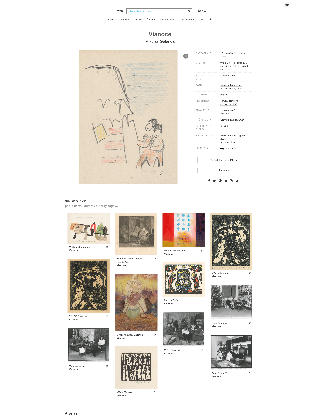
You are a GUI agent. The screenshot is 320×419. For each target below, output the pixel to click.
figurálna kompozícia (231, 85)
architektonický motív (231, 88)
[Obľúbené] (210, 19)
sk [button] (287, 5)
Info (202, 19)
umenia (201, 11)
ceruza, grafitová (229, 100)
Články (151, 19)
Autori (138, 19)
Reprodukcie (187, 19)
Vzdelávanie (167, 19)
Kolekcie (125, 19)
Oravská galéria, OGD (232, 119)
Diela (111, 19)
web (120, 11)
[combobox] (159, 11)
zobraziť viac (230, 142)
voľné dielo (230, 148)
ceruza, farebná (228, 104)
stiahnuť (225, 170)
